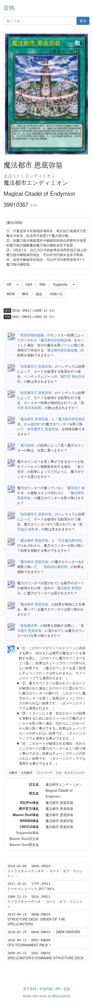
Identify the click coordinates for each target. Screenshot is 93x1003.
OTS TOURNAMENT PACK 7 (29, 945)
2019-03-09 (44, 772)
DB (9, 284)
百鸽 (9, 7)
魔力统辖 (27, 445)
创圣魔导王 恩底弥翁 (36, 366)
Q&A (28, 284)
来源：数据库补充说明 (70, 772)
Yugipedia (60, 284)
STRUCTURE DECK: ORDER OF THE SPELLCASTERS (36, 921)
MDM (11, 293)
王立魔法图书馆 (70, 540)
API (58, 988)
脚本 (25, 293)
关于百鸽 (29, 988)
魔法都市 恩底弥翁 (34, 418)
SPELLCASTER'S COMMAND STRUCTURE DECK (45, 957)
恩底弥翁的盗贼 (32, 335)
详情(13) (56, 293)
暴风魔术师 (29, 625)
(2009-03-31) (43, 317)
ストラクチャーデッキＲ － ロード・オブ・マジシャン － (45, 873)
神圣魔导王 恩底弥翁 (42, 428)
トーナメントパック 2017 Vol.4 (30, 888)
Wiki (42, 284)
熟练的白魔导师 (55, 566)
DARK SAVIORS (68, 931)
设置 (66, 988)
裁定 (39, 293)
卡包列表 (45, 988)
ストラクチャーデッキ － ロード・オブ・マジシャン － (45, 904)
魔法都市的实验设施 (56, 340)
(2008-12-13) (43, 310)
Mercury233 (61, 995)
